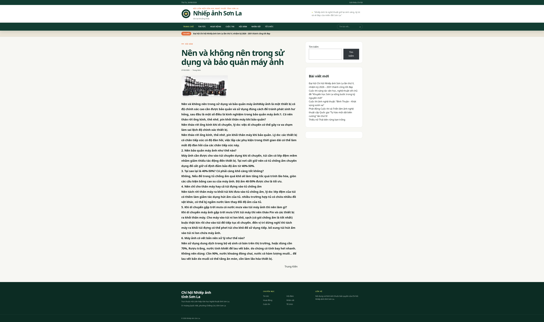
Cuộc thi (230, 26)
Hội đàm (243, 26)
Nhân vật (256, 26)
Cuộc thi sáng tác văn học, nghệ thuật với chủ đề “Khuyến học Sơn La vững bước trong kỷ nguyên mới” (333, 94)
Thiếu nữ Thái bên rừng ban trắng (327, 119)
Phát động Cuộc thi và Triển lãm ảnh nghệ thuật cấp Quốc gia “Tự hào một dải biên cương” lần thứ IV (331, 112)
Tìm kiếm (314, 46)
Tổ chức (269, 26)
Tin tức (202, 26)
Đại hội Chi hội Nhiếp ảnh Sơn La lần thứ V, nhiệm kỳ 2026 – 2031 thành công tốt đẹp (231, 33)
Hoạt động (215, 26)
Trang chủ (188, 26)
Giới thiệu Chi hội (356, 2)
